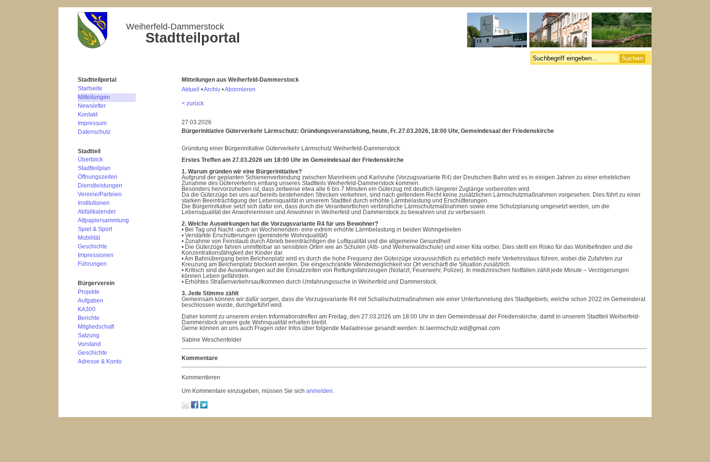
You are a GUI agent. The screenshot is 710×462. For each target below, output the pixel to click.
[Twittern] (204, 407)
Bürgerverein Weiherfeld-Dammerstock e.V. (365, 31)
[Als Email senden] (185, 407)
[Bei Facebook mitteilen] (195, 407)
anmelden (319, 391)
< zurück (193, 103)
